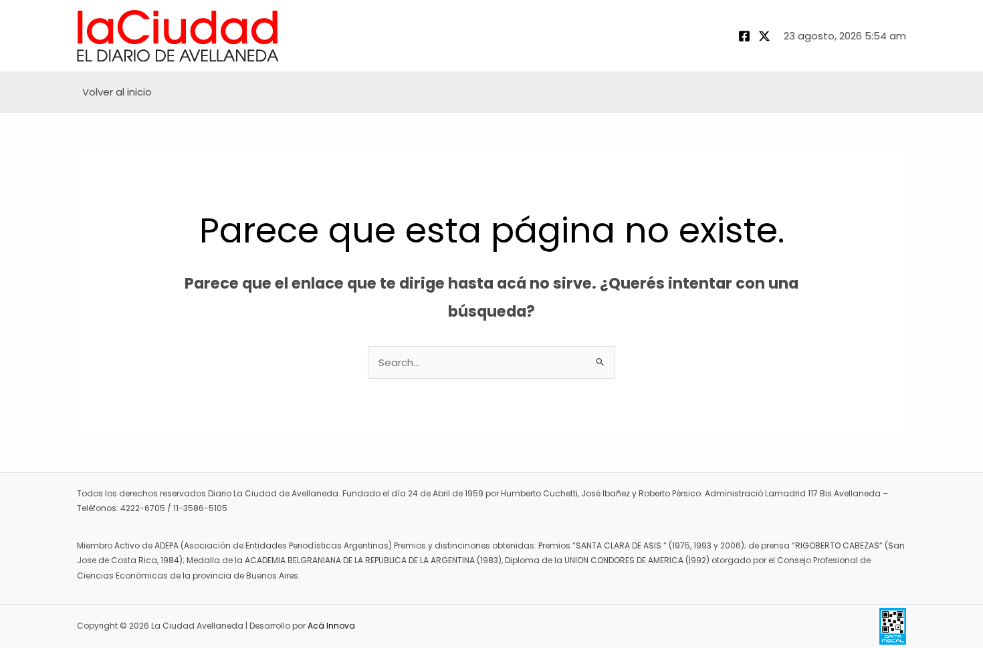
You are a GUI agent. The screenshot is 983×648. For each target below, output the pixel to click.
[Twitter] (764, 36)
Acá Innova (331, 625)
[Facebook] (744, 36)
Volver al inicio (117, 92)
